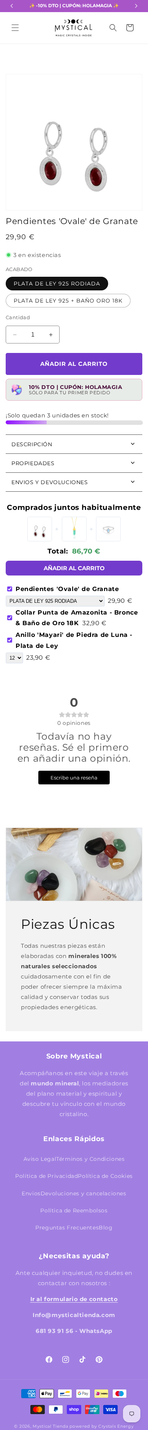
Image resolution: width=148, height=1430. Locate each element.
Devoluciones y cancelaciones (83, 1193)
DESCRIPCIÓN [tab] (31, 444)
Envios (31, 1193)
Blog (105, 1227)
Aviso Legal (40, 1159)
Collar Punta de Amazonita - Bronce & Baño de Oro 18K (77, 618)
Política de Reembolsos (73, 1210)
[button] (15, 27)
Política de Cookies (105, 1176)
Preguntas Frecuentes (67, 1227)
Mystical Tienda (50, 1426)
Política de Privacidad (46, 1176)
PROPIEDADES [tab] (33, 463)
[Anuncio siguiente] (136, 6)
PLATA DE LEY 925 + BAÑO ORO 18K (68, 300)
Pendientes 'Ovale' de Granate (67, 589)
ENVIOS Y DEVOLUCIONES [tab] (49, 482)
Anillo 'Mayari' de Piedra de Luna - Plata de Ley (74, 640)
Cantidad (18, 317)
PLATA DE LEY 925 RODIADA (57, 283)
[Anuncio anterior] (12, 6)
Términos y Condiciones (90, 1159)
